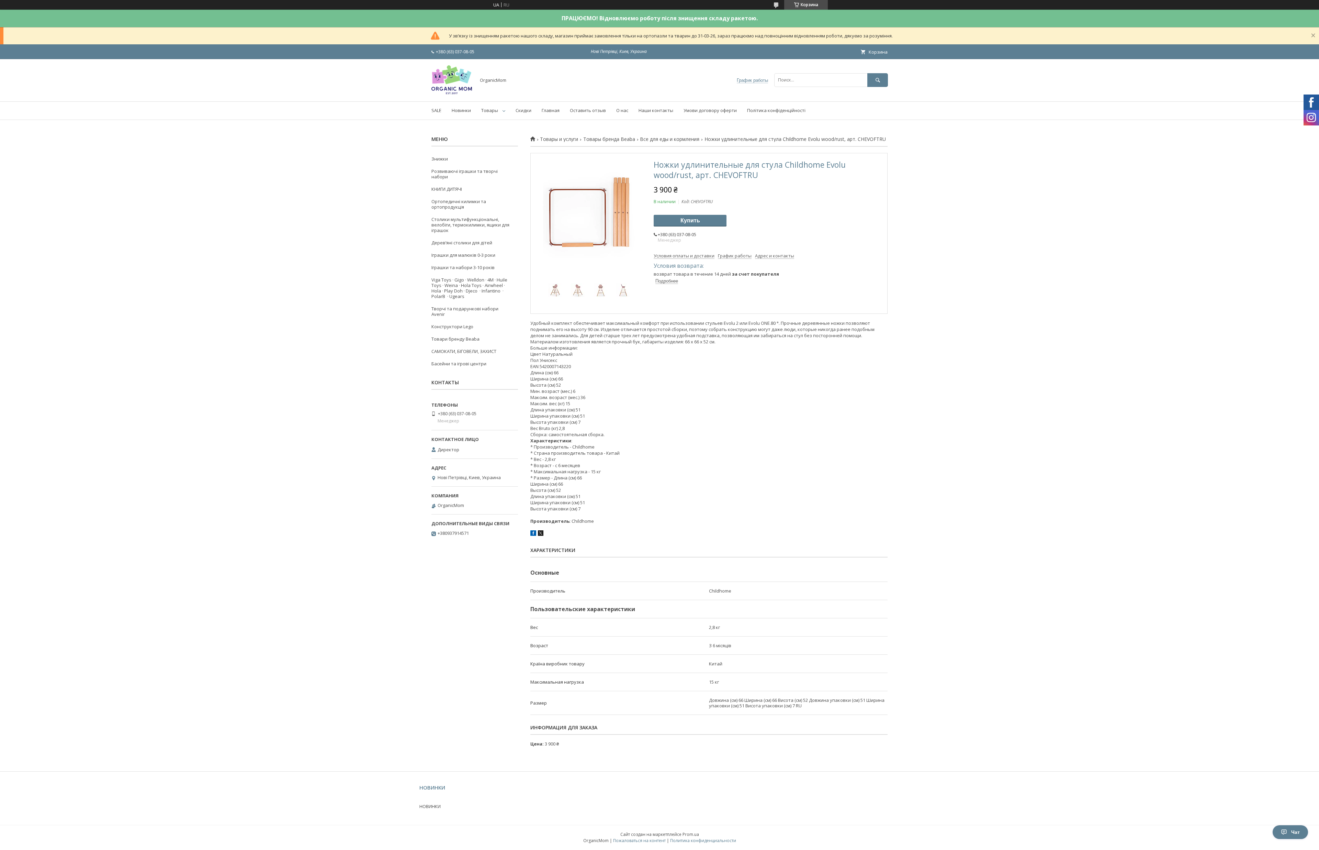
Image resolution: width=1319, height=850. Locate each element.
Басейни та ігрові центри (458, 364)
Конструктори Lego (452, 326)
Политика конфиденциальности (703, 840)
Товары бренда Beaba (609, 139)
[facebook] (533, 534)
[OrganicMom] (451, 92)
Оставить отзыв (588, 110)
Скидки (523, 110)
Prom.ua (691, 834)
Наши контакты (656, 110)
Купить (690, 220)
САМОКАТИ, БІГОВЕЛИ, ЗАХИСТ (463, 351)
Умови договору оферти (710, 110)
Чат (1295, 832)
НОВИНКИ (430, 806)
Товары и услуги (559, 139)
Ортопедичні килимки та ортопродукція (458, 204)
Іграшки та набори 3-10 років (463, 267)
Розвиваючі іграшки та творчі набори (464, 174)
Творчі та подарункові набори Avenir (464, 311)
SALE (436, 110)
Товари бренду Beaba (455, 339)
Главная (551, 110)
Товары (489, 110)
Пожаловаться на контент (639, 840)
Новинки (461, 110)
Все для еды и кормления (669, 139)
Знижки (439, 159)
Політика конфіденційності (776, 110)
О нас (622, 110)
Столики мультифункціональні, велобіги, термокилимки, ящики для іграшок (470, 224)
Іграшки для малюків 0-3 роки (463, 255)
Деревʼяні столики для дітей (461, 243)
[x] (540, 534)
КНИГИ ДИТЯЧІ (446, 189)
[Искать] (877, 80)
